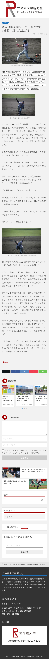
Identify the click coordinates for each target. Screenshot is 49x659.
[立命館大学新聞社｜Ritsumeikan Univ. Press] (24, 16)
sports (6, 362)
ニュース (5, 22)
